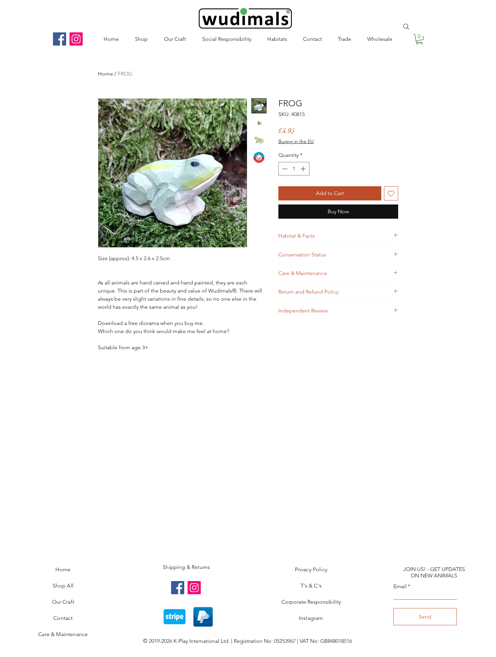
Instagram (311, 618)
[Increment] (303, 168)
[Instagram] (76, 39)
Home (105, 74)
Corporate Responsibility (311, 602)
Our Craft (63, 602)
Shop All (63, 585)
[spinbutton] (294, 168)
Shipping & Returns (186, 567)
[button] (419, 39)
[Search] (406, 27)
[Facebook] (59, 39)
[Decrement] (284, 168)
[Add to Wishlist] (391, 193)
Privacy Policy (311, 569)
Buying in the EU (296, 141)
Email (400, 586)
